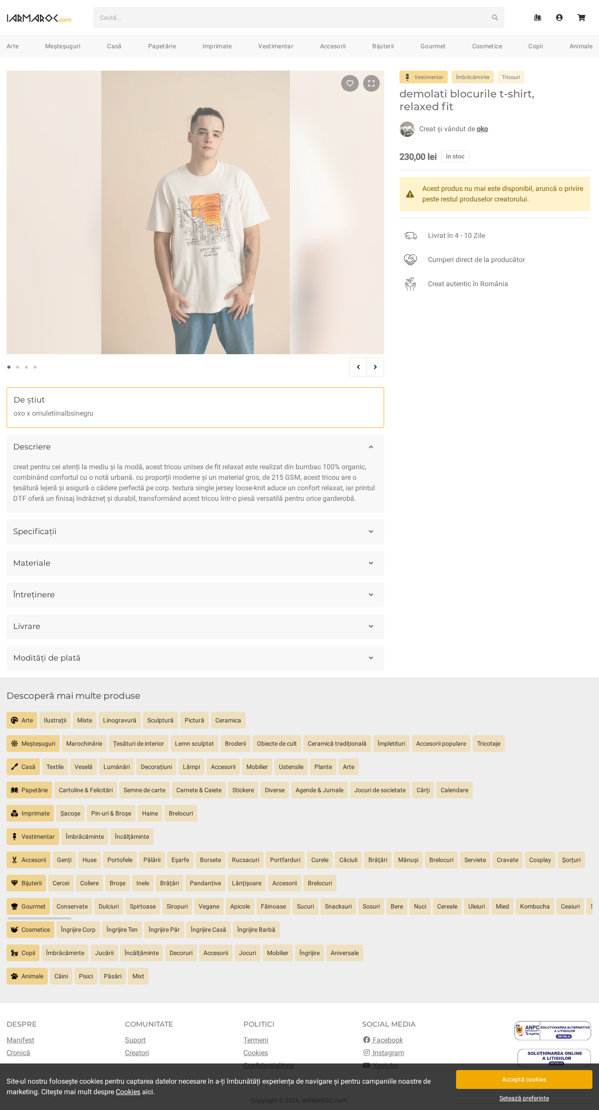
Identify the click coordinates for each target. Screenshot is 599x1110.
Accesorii (333, 46)
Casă (114, 46)
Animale (581, 46)
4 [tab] (35, 367)
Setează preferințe (524, 1098)
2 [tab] (17, 367)
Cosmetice (487, 46)
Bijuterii (383, 46)
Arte (12, 46)
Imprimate (217, 46)
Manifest (20, 1040)
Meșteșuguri (63, 46)
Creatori (137, 1053)
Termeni (255, 1040)
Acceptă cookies (524, 1079)
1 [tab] (9, 367)
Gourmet (433, 46)
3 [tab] (26, 367)
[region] (299, 723)
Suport (135, 1040)
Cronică (18, 1053)
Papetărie (162, 46)
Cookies (255, 1053)
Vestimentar (275, 46)
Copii (535, 46)
